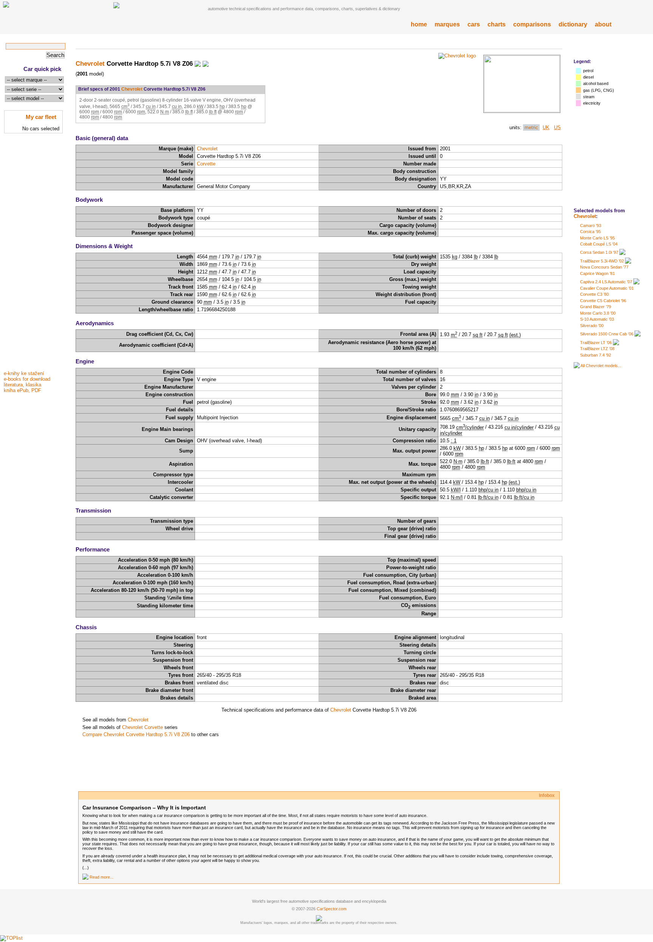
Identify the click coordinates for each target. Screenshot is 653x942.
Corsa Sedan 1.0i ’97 (599, 252)
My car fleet (41, 117)
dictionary (573, 24)
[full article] (85, 877)
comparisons (532, 24)
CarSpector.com (332, 908)
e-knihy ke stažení (24, 373)
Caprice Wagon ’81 (597, 273)
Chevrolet (585, 216)
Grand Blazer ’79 (595, 306)
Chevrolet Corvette (142, 727)
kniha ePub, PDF (22, 390)
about (603, 24)
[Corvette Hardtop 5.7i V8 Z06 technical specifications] (521, 110)
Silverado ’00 (591, 325)
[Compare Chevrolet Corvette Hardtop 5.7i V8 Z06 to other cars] (206, 63)
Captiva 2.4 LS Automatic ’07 (606, 282)
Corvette (206, 164)
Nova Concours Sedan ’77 (604, 267)
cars (473, 24)
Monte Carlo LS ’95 (597, 238)
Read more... (101, 877)
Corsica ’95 (590, 231)
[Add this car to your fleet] (198, 63)
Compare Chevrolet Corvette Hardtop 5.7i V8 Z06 (136, 734)
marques (447, 24)
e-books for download (27, 379)
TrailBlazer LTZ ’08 (597, 348)
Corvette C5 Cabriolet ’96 (603, 300)
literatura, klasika (22, 385)
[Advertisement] (34, 254)
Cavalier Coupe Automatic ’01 (607, 288)
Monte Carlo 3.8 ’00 (598, 313)
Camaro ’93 (590, 225)
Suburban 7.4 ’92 (595, 355)
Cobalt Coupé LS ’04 (598, 244)
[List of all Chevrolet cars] (577, 365)
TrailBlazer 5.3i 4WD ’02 (602, 261)
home (419, 24)
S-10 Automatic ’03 (597, 319)
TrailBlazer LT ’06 (596, 342)
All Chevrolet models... (600, 365)
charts (496, 24)
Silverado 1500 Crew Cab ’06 (606, 334)
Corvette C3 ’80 (594, 294)
